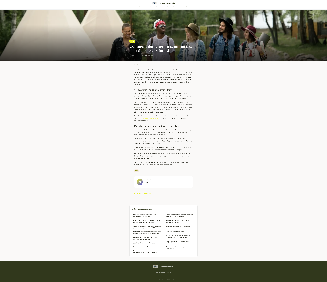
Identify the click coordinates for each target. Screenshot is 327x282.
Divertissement (160, 7)
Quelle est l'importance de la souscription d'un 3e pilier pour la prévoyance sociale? (147, 227)
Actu (146, 7)
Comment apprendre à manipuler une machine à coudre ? (177, 242)
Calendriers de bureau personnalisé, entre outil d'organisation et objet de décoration (146, 251)
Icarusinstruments (166, 3)
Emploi (169, 7)
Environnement (177, 7)
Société (186, 7)
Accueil (141, 7)
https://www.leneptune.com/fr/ (150, 118)
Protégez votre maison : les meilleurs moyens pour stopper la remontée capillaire (146, 221)
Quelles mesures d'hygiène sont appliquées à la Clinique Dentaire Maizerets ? (179, 215)
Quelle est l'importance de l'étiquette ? (144, 243)
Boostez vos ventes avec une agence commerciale (176, 247)
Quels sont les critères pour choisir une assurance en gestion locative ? (145, 238)
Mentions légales (160, 272)
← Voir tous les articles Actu (142, 193)
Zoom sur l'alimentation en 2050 (175, 231)
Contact (169, 272)
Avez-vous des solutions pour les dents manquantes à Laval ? (177, 221)
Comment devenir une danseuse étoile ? (145, 247)
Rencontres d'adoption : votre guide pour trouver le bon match (178, 227)
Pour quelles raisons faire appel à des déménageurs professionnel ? (144, 215)
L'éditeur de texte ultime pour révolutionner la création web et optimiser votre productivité (147, 232)
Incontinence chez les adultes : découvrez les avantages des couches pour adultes (179, 236)
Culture (152, 7)
